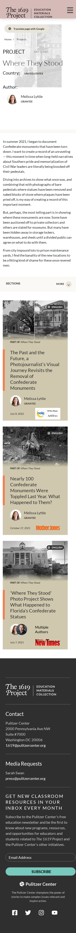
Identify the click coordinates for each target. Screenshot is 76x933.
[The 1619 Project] (25, 10)
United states (33, 73)
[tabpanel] (38, 479)
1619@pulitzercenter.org (26, 745)
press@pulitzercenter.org (25, 778)
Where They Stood (30, 341)
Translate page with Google (28, 28)
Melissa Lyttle (32, 96)
